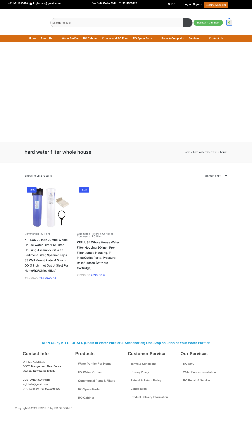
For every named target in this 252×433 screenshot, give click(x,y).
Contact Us (216, 38)
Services (194, 38)
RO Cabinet (90, 38)
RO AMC (188, 363)
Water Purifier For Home (94, 363)
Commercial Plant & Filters (96, 380)
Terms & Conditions (143, 363)
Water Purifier (70, 38)
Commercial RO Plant (115, 38)
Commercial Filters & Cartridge (95, 233)
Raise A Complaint (172, 38)
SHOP (171, 4)
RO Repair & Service (196, 380)
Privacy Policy (140, 372)
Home (32, 38)
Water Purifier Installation (199, 372)
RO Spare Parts (142, 38)
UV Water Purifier (90, 372)
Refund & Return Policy (146, 380)
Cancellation (139, 388)
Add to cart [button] (46, 229)
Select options (99, 229)
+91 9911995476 (18, 3)
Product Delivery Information (149, 397)
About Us (46, 38)
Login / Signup (193, 4)
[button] (49, 38)
